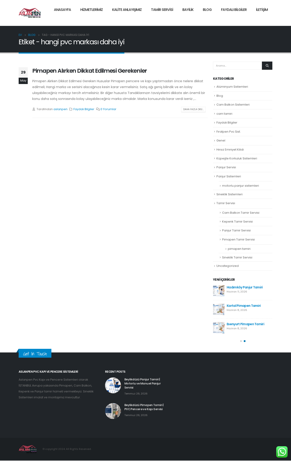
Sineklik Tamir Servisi (237, 257)
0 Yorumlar (108, 109)
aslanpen (60, 109)
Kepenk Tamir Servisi (237, 221)
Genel (220, 140)
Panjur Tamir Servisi (236, 230)
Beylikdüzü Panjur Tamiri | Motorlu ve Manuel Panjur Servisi (142, 383)
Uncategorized (227, 266)
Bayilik (187, 9)
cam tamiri (224, 114)
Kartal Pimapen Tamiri (244, 305)
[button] (241, 341)
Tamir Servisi (162, 9)
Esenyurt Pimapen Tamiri (245, 324)
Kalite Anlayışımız (127, 9)
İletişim (262, 9)
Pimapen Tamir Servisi (238, 239)
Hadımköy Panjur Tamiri (245, 287)
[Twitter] (261, 19)
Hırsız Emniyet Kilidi (230, 149)
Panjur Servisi (226, 167)
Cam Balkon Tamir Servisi (240, 213)
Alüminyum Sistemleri (232, 86)
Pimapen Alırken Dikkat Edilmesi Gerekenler (89, 71)
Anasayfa (62, 9)
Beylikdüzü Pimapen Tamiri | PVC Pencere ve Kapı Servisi (143, 407)
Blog (207, 9)
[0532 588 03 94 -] (30, 13)
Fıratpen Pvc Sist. (228, 131)
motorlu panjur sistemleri (240, 185)
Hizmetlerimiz (91, 9)
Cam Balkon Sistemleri (233, 104)
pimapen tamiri (239, 249)
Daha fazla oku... (193, 109)
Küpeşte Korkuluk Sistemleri (236, 158)
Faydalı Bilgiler (234, 9)
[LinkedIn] (269, 19)
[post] (218, 291)
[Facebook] (253, 19)
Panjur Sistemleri (228, 176)
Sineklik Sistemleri (229, 194)
